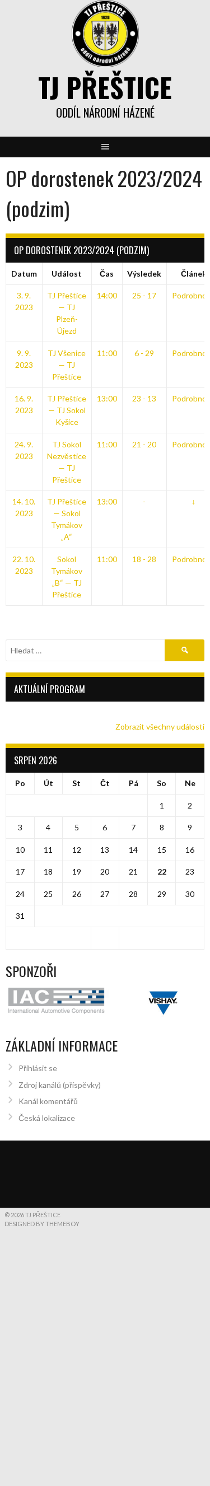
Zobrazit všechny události (159, 726)
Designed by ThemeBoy (42, 1251)
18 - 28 (144, 559)
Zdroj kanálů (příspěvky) (59, 1113)
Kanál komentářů (48, 1129)
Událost (67, 273)
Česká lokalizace (46, 1145)
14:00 (107, 295)
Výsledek (144, 273)
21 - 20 (144, 444)
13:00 (107, 398)
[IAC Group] (105, 1013)
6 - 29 (144, 353)
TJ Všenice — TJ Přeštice (67, 364)
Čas (107, 273)
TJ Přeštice (105, 87)
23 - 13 (144, 398)
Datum (24, 273)
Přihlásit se (37, 1096)
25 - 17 (144, 295)
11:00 (107, 353)
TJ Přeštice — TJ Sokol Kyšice (66, 410)
